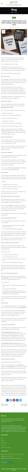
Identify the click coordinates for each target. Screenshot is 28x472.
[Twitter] (10, 400)
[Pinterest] (14, 400)
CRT (3, 245)
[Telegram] (20, 400)
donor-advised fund (5, 235)
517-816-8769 (9, 456)
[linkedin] (17, 400)
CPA (18, 365)
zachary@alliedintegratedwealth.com (13, 458)
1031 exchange (4, 277)
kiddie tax (11, 205)
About (2, 440)
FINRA (8, 421)
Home (12, 12)
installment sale (23, 307)
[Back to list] (14, 405)
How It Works (4, 442)
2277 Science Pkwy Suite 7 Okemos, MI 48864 (13, 454)
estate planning (10, 366)
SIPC (12, 421)
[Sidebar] (1, 143)
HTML (2, 447)
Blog (16, 12)
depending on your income (7, 107)
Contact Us (3, 445)
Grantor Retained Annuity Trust (9, 332)
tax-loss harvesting (14, 167)
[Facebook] (7, 400)
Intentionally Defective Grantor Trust (11, 343)
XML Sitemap (8, 447)
